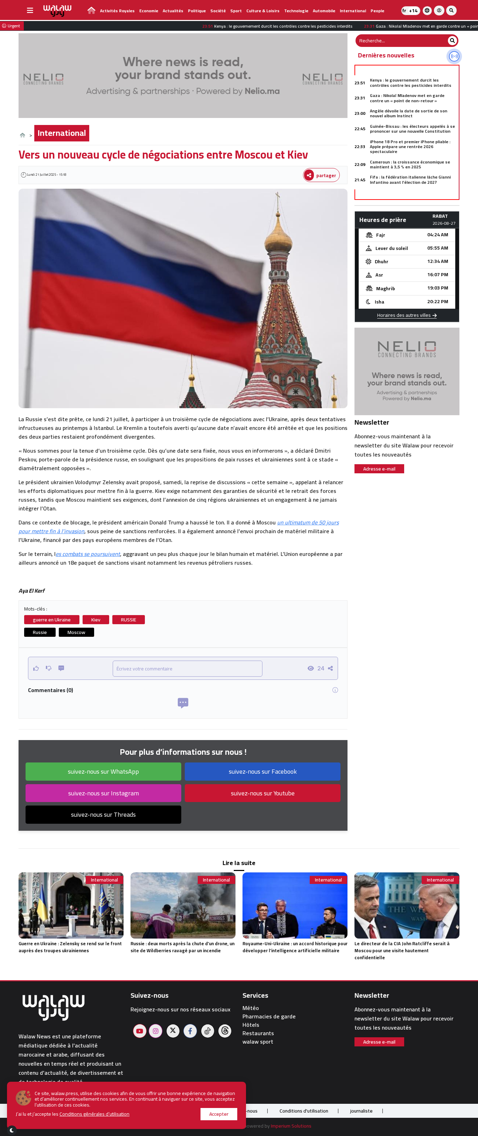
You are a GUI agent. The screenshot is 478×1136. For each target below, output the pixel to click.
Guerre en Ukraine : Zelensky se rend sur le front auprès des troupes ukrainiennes (70, 947)
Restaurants (258, 1033)
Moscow (76, 632)
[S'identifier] (439, 10)
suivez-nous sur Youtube (263, 793)
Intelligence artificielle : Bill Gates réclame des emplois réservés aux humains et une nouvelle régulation (412, 197)
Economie (148, 11)
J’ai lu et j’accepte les (72, 1114)
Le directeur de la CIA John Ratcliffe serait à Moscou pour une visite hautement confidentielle (402, 950)
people (377, 11)
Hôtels (250, 1025)
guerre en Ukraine (52, 619)
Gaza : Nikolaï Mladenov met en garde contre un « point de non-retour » (407, 97)
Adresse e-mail (379, 468)
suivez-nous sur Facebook (263, 771)
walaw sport (257, 1041)
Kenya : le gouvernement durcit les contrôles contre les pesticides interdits (410, 82)
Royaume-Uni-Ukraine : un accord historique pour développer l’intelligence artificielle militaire (294, 947)
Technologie (296, 11)
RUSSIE (128, 619)
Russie (40, 632)
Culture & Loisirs (263, 11)
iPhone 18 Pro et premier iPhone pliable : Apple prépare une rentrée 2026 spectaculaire (410, 147)
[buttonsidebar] (30, 10)
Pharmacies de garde (269, 1016)
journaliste (361, 1110)
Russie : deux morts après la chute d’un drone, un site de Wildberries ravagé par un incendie (182, 947)
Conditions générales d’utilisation (94, 1113)
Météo (250, 1008)
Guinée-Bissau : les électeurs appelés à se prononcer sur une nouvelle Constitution (412, 128)
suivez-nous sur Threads (103, 814)
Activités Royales (117, 11)
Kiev (95, 619)
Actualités (173, 11)
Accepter (219, 1113)
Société (218, 11)
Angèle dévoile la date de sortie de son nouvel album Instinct (408, 113)
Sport (236, 11)
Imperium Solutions (291, 1125)
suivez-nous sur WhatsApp (103, 771)
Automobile (324, 11)
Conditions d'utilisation (304, 1110)
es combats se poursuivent (88, 554)
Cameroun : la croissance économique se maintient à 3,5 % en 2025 (410, 164)
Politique (197, 11)
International (353, 11)
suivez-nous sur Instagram (103, 793)
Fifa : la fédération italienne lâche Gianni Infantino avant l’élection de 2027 (410, 179)
